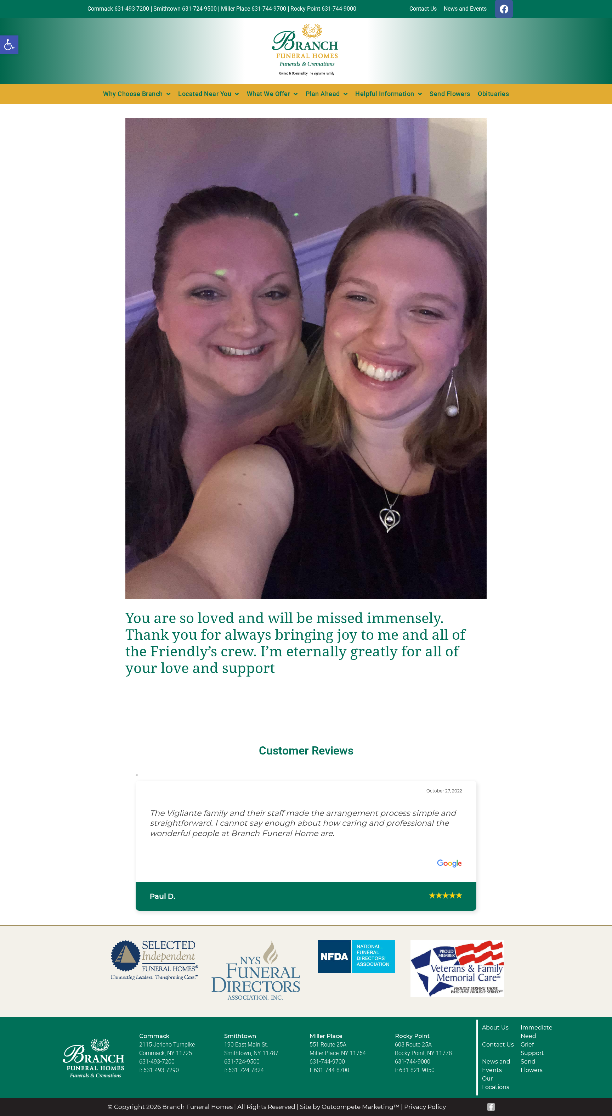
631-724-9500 (242, 1041)
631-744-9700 (327, 1041)
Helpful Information (384, 93)
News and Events (496, 1045)
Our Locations (495, 1062)
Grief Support (532, 1028)
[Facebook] (504, 9)
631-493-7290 (161, 1049)
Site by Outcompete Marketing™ (350, 1086)
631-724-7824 (246, 1049)
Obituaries (493, 93)
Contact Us (498, 1024)
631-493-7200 (157, 1041)
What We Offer (268, 93)
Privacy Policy (425, 1086)
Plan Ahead (323, 93)
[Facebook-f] (491, 1087)
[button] (9, 44)
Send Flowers (450, 93)
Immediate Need (536, 1011)
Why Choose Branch (133, 93)
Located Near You (204, 93)
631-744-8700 (331, 1049)
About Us (495, 1007)
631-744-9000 (412, 1041)
